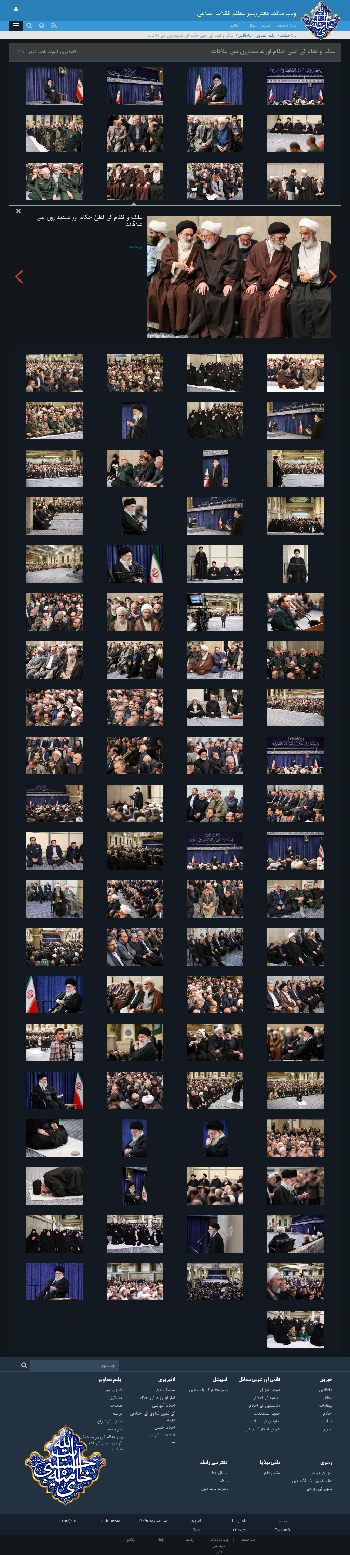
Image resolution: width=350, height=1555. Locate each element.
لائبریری (166, 1379)
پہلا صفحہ (286, 26)
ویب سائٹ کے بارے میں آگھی (219, 1546)
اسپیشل (220, 1379)
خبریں (325, 1379)
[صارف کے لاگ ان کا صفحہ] (16, 9)
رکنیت (190, 1539)
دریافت (135, 247)
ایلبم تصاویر (265, 35)
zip (21, 51)
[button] (16, 26)
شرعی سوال (258, 26)
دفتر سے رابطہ (213, 1463)
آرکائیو (235, 26)
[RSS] (54, 26)
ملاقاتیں (244, 35)
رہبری (326, 1463)
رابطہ (161, 1539)
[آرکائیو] (149, 1443)
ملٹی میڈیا (270, 1463)
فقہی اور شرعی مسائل (259, 1379)
